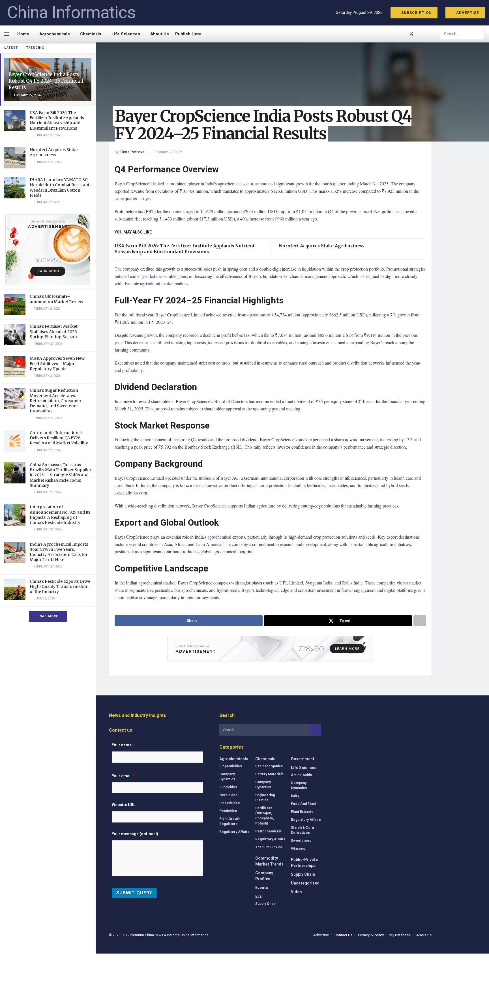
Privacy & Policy (371, 935)
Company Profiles (264, 876)
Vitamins (298, 848)
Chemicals (90, 34)
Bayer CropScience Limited (139, 184)
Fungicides (228, 787)
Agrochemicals (54, 34)
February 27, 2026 (168, 152)
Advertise (467, 12)
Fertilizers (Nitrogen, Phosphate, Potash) (264, 816)
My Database (400, 935)
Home (23, 34)
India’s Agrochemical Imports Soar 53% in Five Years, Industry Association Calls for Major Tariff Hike (59, 552)
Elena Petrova (132, 152)
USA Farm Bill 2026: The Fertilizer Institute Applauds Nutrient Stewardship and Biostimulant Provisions (57, 120)
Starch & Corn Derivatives (302, 830)
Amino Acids (301, 774)
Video (296, 892)
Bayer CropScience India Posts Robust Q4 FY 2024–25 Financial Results (45, 81)
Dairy (295, 795)
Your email (123, 776)
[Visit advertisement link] (48, 249)
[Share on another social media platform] (419, 620)
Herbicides (228, 795)
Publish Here (188, 34)
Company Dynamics (227, 777)
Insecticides (229, 803)
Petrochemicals (268, 831)
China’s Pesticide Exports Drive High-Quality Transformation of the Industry (60, 586)
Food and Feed (303, 803)
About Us (159, 34)
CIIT (124, 935)
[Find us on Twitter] (411, 34)
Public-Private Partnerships (304, 863)
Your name (123, 745)
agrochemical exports (226, 537)
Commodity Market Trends (269, 861)
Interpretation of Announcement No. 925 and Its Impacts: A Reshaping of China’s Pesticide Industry (60, 514)
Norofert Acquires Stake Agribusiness (54, 152)
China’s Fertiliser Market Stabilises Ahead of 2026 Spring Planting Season (54, 331)
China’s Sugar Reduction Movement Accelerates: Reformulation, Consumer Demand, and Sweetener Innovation (56, 401)
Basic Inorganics (269, 766)
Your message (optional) (135, 834)
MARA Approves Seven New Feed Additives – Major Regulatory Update (57, 363)
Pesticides (228, 810)
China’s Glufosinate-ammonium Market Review (56, 299)
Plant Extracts (302, 811)
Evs (258, 896)
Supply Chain (265, 903)
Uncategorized (305, 883)
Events (261, 888)
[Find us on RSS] (430, 34)
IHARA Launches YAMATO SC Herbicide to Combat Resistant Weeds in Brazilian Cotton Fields (59, 187)
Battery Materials (269, 774)
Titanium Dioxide (268, 847)
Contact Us (343, 935)
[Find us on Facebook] (402, 34)
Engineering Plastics (265, 797)
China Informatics (71, 12)
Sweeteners (301, 840)
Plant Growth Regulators (229, 821)
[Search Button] (480, 34)
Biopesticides (230, 766)
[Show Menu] (6, 34)
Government (302, 759)
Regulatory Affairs (234, 831)
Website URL (124, 805)
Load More (47, 616)
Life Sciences (125, 34)
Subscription (416, 12)
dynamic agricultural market (148, 283)
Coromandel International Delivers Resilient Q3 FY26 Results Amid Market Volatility (59, 437)
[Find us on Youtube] (421, 34)
